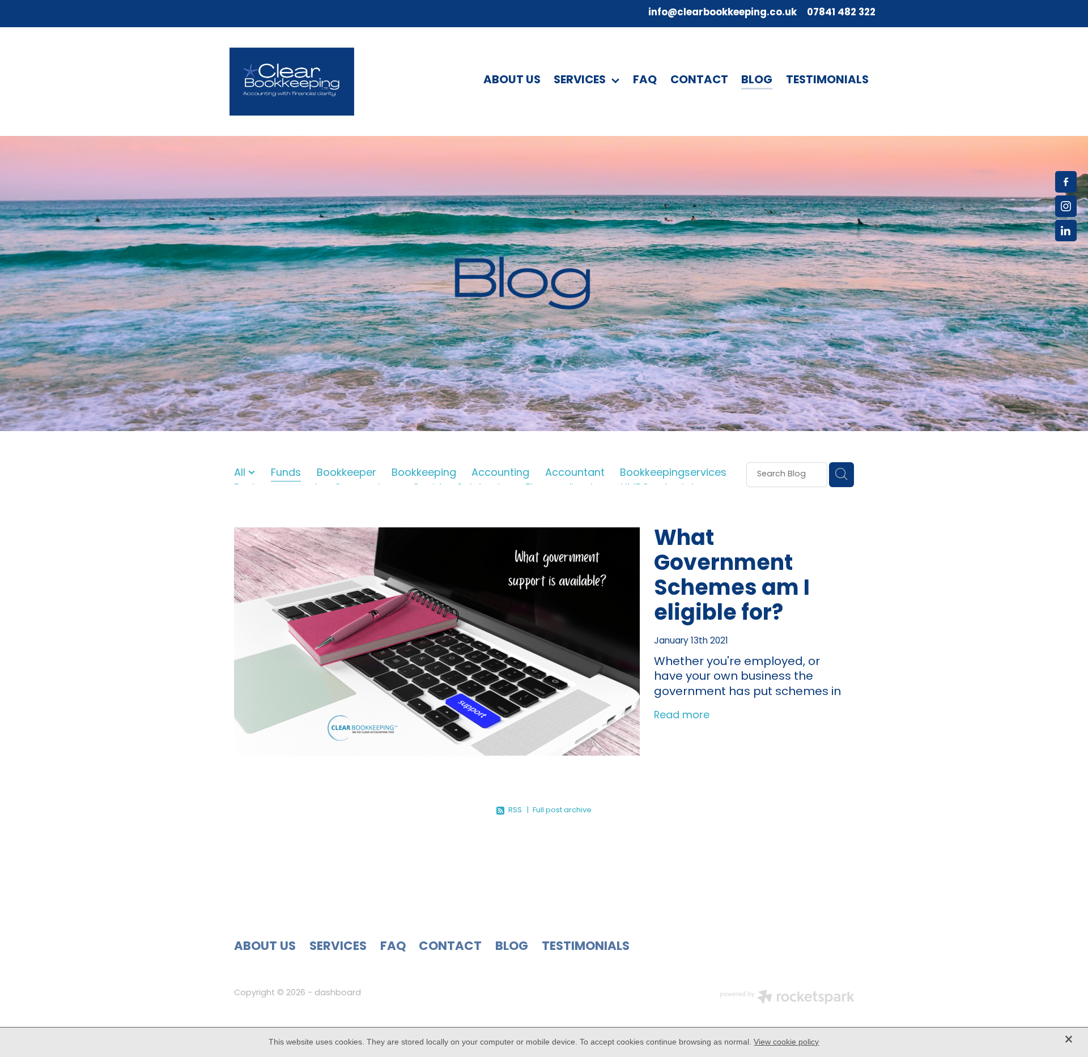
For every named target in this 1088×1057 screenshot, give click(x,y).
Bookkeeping (424, 473)
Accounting (500, 473)
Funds (286, 473)
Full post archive (562, 810)
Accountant (575, 473)
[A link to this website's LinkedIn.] (1066, 230)
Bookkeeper (346, 473)
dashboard (337, 993)
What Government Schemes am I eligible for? (732, 577)
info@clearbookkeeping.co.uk (722, 13)
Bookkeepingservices (673, 473)
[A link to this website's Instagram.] (1066, 206)
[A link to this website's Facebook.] (1066, 182)
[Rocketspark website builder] (787, 998)
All (241, 473)
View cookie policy (786, 1041)
